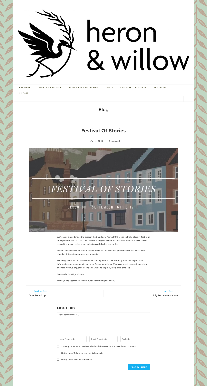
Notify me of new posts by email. (77, 359)
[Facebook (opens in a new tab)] (174, 98)
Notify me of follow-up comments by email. (82, 353)
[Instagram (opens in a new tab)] (179, 98)
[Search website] (186, 98)
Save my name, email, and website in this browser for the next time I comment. (98, 346)
